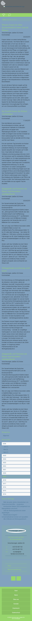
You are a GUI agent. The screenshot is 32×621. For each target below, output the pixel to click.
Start (9, 566)
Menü (28, 15)
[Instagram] (18, 578)
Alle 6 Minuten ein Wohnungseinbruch (14, 519)
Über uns (16, 599)
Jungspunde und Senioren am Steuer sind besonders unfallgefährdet (14, 191)
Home (4, 19)
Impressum (16, 608)
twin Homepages (16, 618)
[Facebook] (13, 578)
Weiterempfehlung (14, 569)
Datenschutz (16, 612)
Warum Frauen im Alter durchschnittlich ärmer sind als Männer (15, 27)
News (16, 595)
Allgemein (6, 435)
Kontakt (16, 604)
